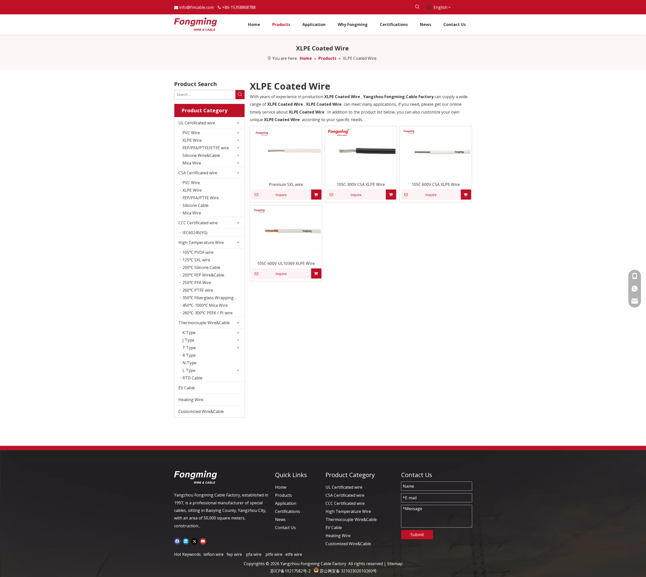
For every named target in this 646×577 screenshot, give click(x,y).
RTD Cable (192, 378)
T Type (189, 347)
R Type (189, 355)
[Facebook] (177, 541)
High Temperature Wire (201, 242)
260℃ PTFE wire (197, 290)
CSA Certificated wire (197, 173)
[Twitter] (194, 541)
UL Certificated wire (196, 123)
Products (283, 495)
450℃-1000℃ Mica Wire (205, 305)
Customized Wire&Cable (201, 411)
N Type (189, 363)
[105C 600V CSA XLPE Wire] (435, 150)
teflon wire (213, 554)
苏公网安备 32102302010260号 (348, 571)
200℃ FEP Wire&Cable (203, 275)
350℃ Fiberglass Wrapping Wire (213, 297)
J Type (188, 340)
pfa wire (253, 554)
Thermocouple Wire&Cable (204, 322)
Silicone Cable (195, 205)
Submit (417, 534)
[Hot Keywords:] (417, 7)
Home (280, 487)
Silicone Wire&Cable (201, 155)
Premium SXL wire (286, 184)
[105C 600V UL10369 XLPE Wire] (286, 229)
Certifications (287, 511)
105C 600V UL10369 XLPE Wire (286, 263)
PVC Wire (191, 132)
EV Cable (186, 388)
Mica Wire (191, 163)
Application (285, 503)
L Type (188, 370)
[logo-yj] (195, 477)
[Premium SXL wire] (286, 150)
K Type (189, 332)
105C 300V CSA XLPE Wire (361, 184)
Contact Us (285, 527)
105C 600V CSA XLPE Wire (436, 184)
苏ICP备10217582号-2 (290, 571)
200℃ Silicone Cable (201, 267)
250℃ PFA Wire (196, 282)
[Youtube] (203, 541)
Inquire (281, 195)
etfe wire (293, 554)
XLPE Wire (192, 140)
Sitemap (394, 563)
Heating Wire (190, 399)
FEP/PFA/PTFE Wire (200, 198)
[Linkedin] (186, 541)
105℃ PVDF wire (197, 252)
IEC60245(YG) (194, 232)
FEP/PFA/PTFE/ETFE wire (205, 148)
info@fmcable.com (196, 7)
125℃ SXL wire (196, 260)
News (280, 519)
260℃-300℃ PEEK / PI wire (207, 313)
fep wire (234, 554)
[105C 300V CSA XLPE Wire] (361, 150)
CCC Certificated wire (198, 223)
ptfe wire (273, 554)
